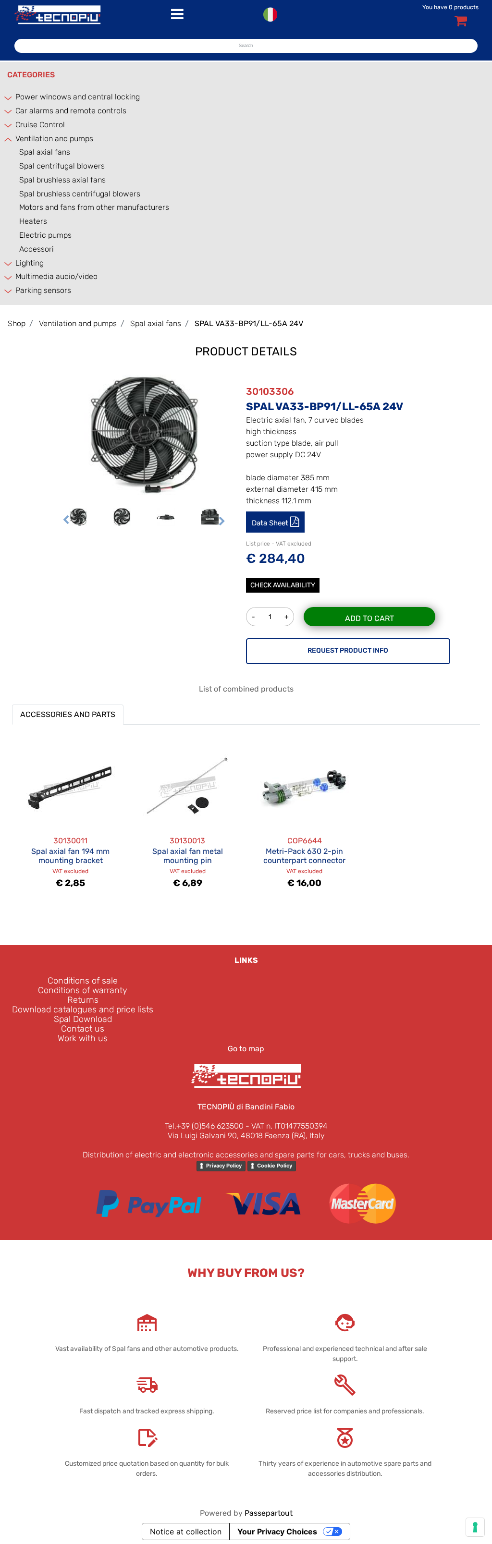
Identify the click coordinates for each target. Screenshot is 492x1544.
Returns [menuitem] (82, 1000)
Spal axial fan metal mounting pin (187, 856)
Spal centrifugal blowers (62, 165)
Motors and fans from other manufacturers (94, 207)
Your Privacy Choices (277, 1531)
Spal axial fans (44, 152)
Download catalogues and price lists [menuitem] (82, 1009)
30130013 (187, 840)
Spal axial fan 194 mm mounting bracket (70, 856)
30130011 (70, 840)
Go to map (246, 1048)
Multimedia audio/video (56, 276)
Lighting (29, 262)
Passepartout (269, 1513)
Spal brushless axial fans (62, 179)
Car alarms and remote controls (70, 110)
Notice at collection (185, 1531)
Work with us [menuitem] (83, 1038)
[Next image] (222, 521)
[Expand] (8, 97)
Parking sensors (43, 290)
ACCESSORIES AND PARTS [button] (67, 714)
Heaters (33, 221)
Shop (16, 323)
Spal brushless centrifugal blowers (79, 193)
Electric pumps (45, 235)
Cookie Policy (274, 1165)
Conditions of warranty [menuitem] (82, 990)
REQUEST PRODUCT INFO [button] (348, 650)
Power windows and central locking (77, 96)
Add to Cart (369, 618)
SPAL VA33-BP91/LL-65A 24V (249, 323)
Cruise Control (40, 124)
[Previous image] (65, 521)
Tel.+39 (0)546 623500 (204, 1126)
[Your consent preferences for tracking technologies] (475, 1527)
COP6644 (304, 840)
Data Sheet (271, 523)
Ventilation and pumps (54, 138)
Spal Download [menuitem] (83, 1019)
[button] (144, 433)
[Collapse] (8, 139)
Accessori (36, 249)
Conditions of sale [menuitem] (83, 980)
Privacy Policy (224, 1165)
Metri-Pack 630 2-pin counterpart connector (304, 856)
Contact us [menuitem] (82, 1028)
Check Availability (282, 585)
